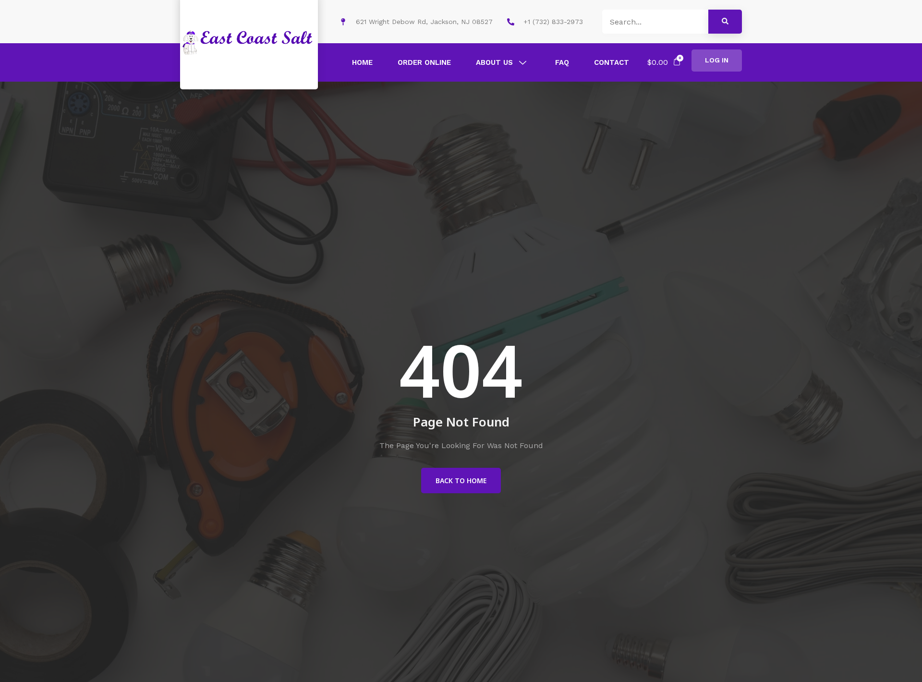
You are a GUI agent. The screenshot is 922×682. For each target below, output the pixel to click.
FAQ (562, 62)
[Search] (725, 22)
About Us (494, 62)
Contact (611, 62)
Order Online (424, 62)
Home (362, 62)
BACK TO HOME (461, 480)
